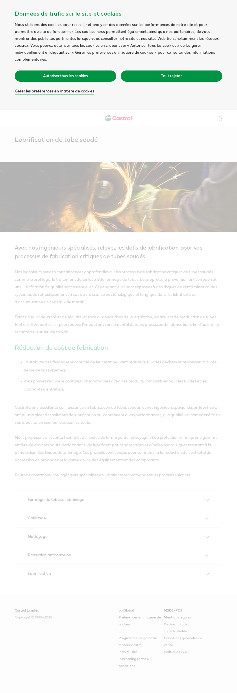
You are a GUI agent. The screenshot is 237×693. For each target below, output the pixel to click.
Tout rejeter (171, 76)
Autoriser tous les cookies (65, 76)
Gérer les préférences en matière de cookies (54, 91)
